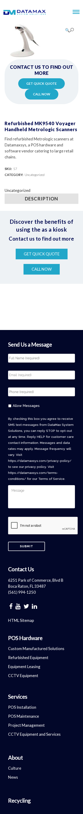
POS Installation (22, 707)
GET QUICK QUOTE (41, 83)
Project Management (26, 725)
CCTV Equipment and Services (34, 734)
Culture (14, 768)
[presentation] (43, 526)
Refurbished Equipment (28, 657)
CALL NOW (41, 94)
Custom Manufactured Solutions (36, 648)
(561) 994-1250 (22, 592)
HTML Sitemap (21, 620)
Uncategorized (34, 175)
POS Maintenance (23, 716)
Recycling (19, 800)
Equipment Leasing (24, 666)
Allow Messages (26, 406)
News (13, 777)
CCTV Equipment (23, 675)
